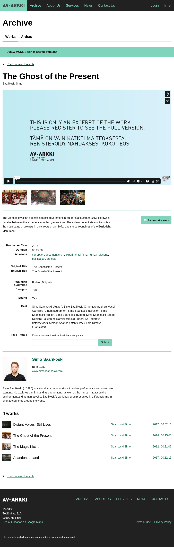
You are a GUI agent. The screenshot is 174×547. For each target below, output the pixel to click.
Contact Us (161, 498)
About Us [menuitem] (53, 5)
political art (38, 258)
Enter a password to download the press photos (57, 335)
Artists (26, 37)
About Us (103, 498)
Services (124, 498)
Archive (83, 498)
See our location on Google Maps (23, 522)
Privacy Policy (162, 522)
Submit (105, 342)
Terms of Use (143, 522)
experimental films (76, 254)
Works (10, 37)
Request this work (158, 220)
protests (51, 258)
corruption (38, 254)
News (141, 498)
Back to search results (21, 64)
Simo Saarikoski (48, 359)
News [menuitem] (88, 5)
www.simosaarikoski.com (47, 371)
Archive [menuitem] (35, 5)
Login (155, 5)
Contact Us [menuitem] (106, 5)
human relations (98, 254)
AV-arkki (13, 5)
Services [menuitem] (72, 5)
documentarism (55, 254)
